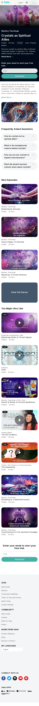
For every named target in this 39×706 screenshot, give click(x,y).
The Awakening (8, 467)
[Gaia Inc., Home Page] (7, 2)
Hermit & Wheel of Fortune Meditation (18, 402)
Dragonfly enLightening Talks (12, 335)
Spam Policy (6, 601)
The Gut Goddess (9, 435)
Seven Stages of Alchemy (12, 242)
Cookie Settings (7, 605)
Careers (4, 617)
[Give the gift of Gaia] (27, 2)
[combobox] (12, 649)
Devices (4, 590)
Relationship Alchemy (10, 209)
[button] (19, 137)
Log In (34, 2)
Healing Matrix (6, 433)
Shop (3, 637)
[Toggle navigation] (2, 2)
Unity (3, 370)
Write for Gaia (6, 621)
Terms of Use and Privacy (11, 598)
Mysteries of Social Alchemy (14, 275)
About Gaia (5, 587)
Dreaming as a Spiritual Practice (15, 500)
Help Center (5, 614)
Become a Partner (8, 641)
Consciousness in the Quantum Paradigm (19, 532)
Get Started (19, 76)
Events (3, 624)
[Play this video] (19, 322)
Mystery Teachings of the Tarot (13, 400)
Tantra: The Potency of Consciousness (16, 465)
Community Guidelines (9, 594)
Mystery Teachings (10, 31)
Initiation (4, 368)
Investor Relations (8, 634)
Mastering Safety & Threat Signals (16, 337)
